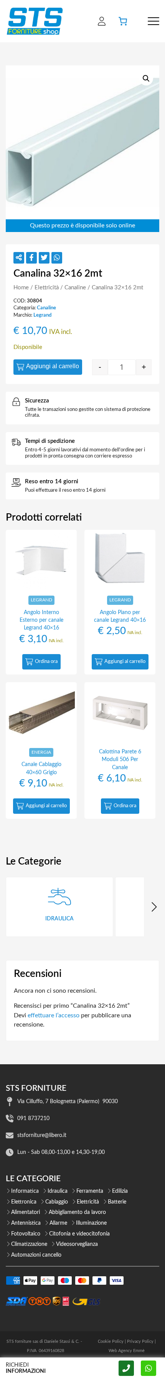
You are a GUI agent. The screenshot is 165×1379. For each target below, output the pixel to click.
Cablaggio (56, 1202)
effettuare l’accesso (53, 1015)
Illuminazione (91, 1223)
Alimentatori (25, 1212)
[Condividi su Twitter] (44, 258)
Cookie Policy (111, 1341)
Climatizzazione (29, 1244)
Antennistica (26, 1223)
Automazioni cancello (36, 1255)
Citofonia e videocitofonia (79, 1234)
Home (21, 287)
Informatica (25, 1191)
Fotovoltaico (25, 1234)
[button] (146, 78)
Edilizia (120, 1191)
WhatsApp (148, 1368)
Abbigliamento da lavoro (77, 1212)
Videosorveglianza (77, 1244)
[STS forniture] (34, 21)
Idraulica (58, 1191)
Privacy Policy (140, 1341)
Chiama (126, 1368)
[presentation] (153, 907)
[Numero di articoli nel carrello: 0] (122, 21)
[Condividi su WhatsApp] (56, 258)
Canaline (75, 287)
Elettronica (23, 1202)
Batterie (117, 1202)
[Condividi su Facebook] (31, 258)
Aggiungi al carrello (52, 366)
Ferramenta (89, 1191)
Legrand (42, 315)
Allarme (58, 1223)
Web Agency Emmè (127, 1351)
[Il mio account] (102, 21)
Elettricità (47, 287)
